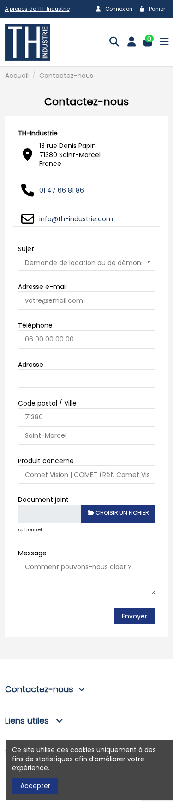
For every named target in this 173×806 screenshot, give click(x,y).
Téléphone (35, 325)
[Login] (131, 42)
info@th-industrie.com (76, 219)
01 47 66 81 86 (61, 190)
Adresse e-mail (42, 286)
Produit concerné (46, 460)
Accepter (35, 785)
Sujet (26, 248)
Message (32, 553)
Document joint (43, 499)
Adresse (30, 364)
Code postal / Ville (47, 403)
